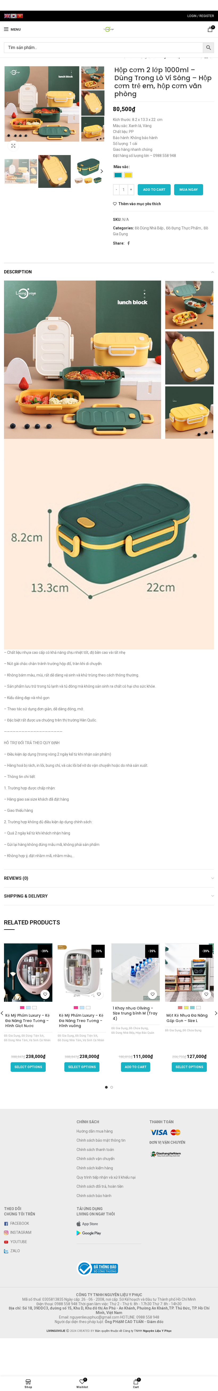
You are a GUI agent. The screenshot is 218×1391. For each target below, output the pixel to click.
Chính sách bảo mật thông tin (101, 1140)
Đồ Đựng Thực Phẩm (183, 228)
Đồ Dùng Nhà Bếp (149, 228)
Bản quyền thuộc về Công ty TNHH (133, 1331)
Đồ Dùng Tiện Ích (33, 1035)
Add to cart (154, 190)
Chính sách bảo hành (94, 1196)
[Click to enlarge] (13, 145)
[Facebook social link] (128, 243)
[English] (7, 16)
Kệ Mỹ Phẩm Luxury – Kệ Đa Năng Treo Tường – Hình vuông (81, 1020)
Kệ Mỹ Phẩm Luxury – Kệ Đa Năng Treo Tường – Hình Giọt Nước (27, 1020)
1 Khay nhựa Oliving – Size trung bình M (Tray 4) (135, 1013)
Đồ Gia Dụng (12, 1035)
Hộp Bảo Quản (145, 1033)
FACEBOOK (19, 1223)
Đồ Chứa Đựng (138, 1028)
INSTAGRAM (20, 1232)
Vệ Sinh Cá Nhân (40, 1040)
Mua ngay (188, 190)
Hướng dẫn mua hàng (95, 1131)
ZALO (15, 1251)
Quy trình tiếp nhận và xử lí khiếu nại (106, 1177)
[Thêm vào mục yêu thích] (45, 994)
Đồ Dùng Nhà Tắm (16, 1040)
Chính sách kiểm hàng (95, 1168)
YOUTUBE (18, 1242)
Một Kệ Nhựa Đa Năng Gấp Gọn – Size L (187, 1018)
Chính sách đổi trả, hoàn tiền (100, 1186)
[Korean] (13, 16)
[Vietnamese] (20, 16)
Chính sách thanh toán (95, 1149)
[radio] (118, 175)
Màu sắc (121, 167)
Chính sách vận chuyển (96, 1159)
